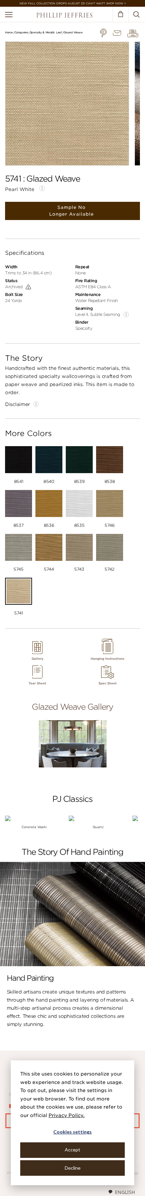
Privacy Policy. (67, 1115)
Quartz (98, 827)
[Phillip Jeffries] (64, 16)
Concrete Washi (34, 827)
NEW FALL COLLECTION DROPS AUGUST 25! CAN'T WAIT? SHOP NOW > (73, 3)
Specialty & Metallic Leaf (46, 32)
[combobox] (121, 1192)
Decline (73, 1168)
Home (9, 32)
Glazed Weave (73, 32)
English (125, 1192)
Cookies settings (72, 1132)
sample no (71, 211)
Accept (72, 1149)
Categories (21, 32)
